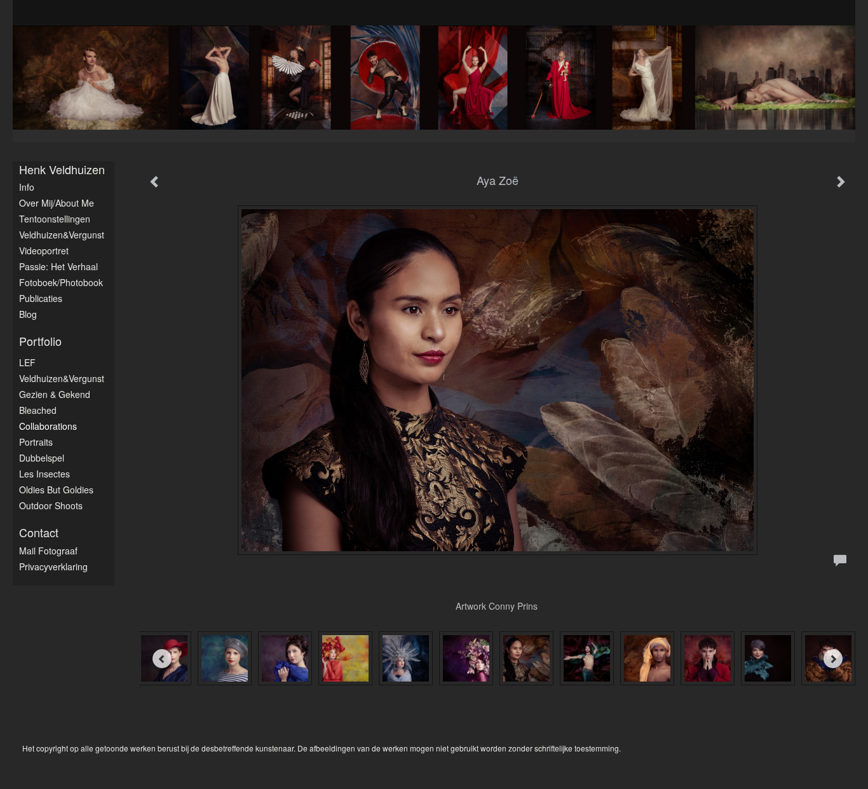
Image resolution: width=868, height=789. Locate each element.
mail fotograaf (48, 550)
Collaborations (48, 426)
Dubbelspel (41, 457)
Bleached (38, 410)
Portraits (36, 442)
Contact (38, 532)
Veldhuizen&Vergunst (61, 234)
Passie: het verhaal (58, 266)
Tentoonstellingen (54, 218)
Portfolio (40, 341)
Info (26, 187)
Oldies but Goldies (56, 489)
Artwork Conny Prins (498, 606)
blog (28, 314)
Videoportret (44, 250)
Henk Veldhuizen (62, 169)
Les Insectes (44, 473)
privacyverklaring (53, 566)
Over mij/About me (56, 202)
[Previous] (162, 658)
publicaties (40, 298)
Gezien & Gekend (54, 394)
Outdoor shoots (51, 505)
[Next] (833, 658)
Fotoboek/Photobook (61, 282)
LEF (27, 362)
